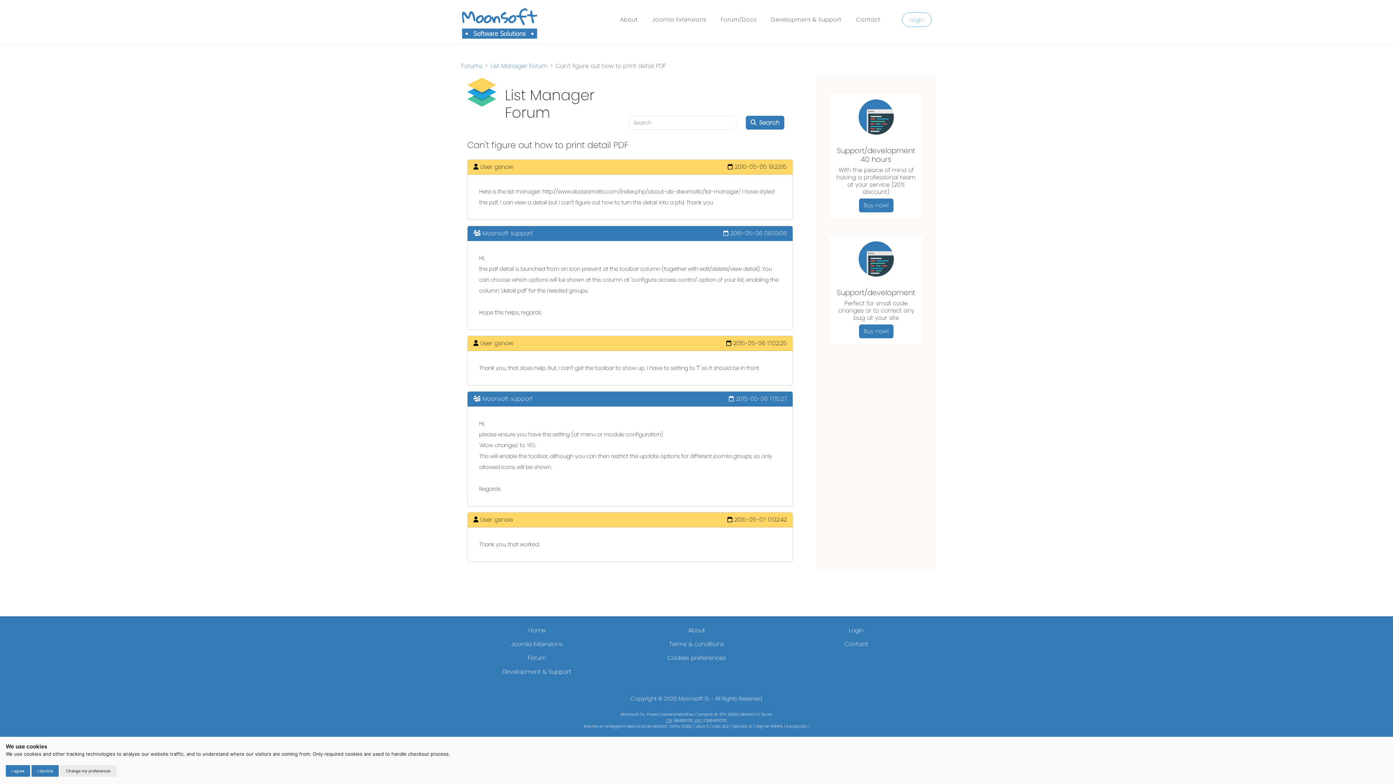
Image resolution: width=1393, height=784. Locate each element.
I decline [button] (45, 770)
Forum (537, 658)
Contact (868, 19)
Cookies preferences (696, 658)
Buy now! (876, 205)
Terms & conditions (696, 644)
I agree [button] (18, 770)
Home (537, 630)
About (629, 19)
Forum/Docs (739, 19)
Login (917, 20)
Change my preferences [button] (88, 770)
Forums (471, 66)
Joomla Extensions (679, 19)
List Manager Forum (519, 66)
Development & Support (806, 19)
